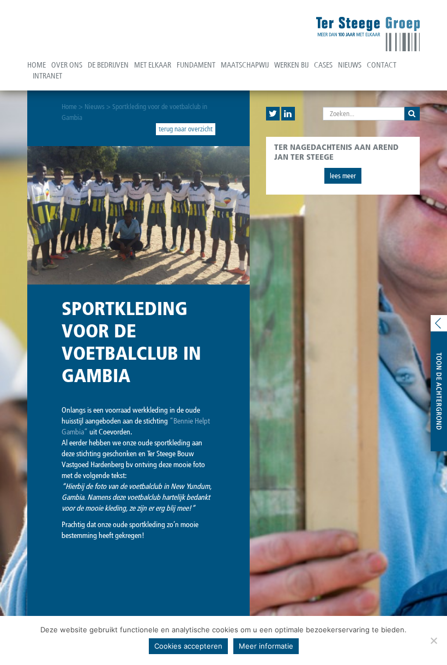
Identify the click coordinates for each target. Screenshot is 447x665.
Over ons (66, 65)
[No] (433, 640)
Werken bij (291, 65)
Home (36, 65)
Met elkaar (152, 65)
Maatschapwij (245, 65)
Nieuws (349, 65)
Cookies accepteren (188, 646)
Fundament (196, 65)
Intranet (47, 76)
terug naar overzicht (186, 129)
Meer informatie (266, 646)
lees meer (343, 176)
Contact (381, 65)
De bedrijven (108, 65)
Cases (323, 65)
